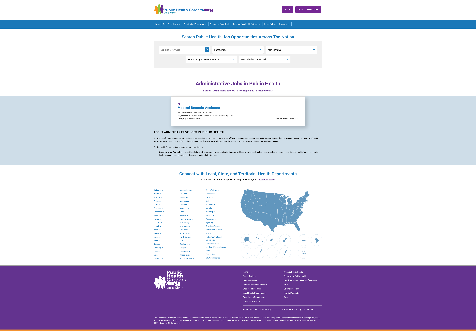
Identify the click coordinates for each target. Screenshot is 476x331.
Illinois (156, 233)
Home (157, 24)
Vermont (209, 205)
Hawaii (156, 226)
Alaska (156, 194)
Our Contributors (250, 280)
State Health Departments (254, 297)
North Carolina (186, 233)
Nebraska (183, 212)
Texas (208, 197)
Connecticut (159, 212)
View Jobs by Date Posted (253, 59)
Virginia (209, 208)
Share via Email (312, 309)
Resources (283, 24)
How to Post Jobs (308, 9)
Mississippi (184, 201)
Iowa (156, 241)
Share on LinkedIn (308, 309)
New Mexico (185, 226)
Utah (207, 201)
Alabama (157, 190)
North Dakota (185, 237)
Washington (210, 212)
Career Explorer (270, 24)
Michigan (183, 194)
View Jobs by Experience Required (204, 59)
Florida (156, 219)
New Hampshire (186, 219)
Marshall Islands (212, 243)
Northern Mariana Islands (216, 247)
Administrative (274, 50)
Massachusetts (186, 190)
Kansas (157, 244)
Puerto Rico (210, 254)
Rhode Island (185, 255)
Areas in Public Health (293, 272)
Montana (183, 208)
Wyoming (209, 223)
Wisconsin (210, 219)
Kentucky (157, 248)
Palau (208, 251)
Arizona (157, 197)
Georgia (157, 223)
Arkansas (157, 201)
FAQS (286, 284)
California (158, 205)
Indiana (157, 237)
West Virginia (211, 215)
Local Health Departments (254, 293)
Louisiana (158, 251)
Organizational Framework (194, 24)
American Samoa (213, 226)
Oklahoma (184, 244)
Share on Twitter (304, 309)
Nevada (183, 215)
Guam (208, 233)
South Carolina (186, 259)
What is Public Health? (252, 289)
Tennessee (210, 194)
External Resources (292, 289)
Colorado (157, 208)
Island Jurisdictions (251, 301)
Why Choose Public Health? (255, 284)
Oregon (183, 248)
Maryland (157, 259)
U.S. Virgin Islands (213, 258)
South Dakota (211, 190)
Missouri (183, 205)
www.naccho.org (267, 179)
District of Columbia (214, 230)
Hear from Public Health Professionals (247, 24)
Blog (287, 9)
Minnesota (184, 197)
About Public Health (170, 24)
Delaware (157, 215)
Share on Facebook (300, 309)
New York (184, 230)
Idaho (156, 230)
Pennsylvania (220, 50)
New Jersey (184, 223)
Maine (156, 255)
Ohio (181, 241)
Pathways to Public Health (219, 24)
